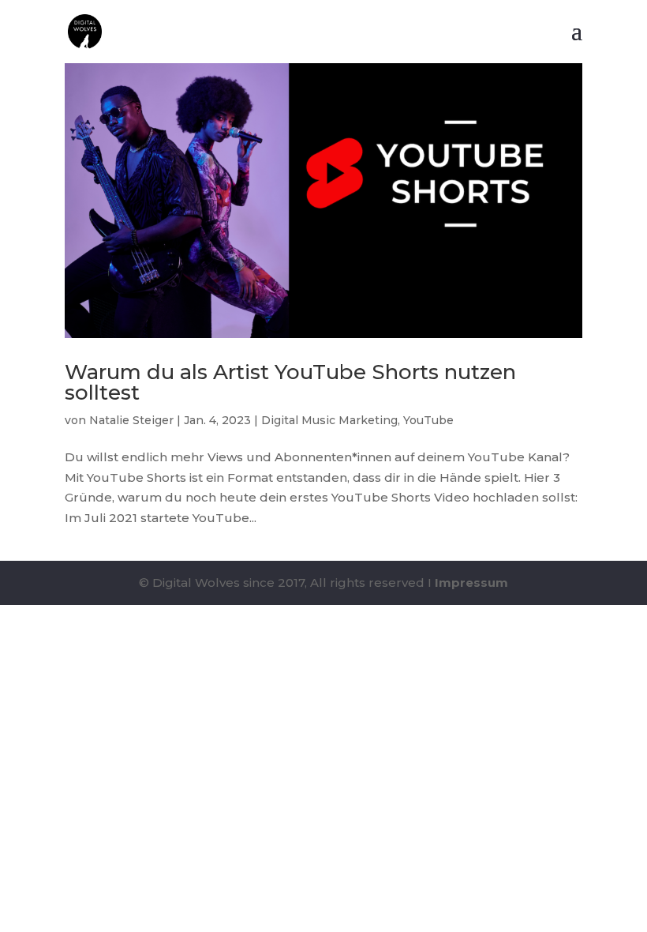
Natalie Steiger (131, 420)
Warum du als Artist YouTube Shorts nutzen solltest (290, 382)
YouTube (428, 420)
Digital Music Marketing (329, 420)
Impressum (471, 582)
